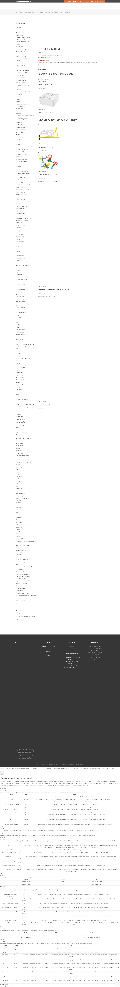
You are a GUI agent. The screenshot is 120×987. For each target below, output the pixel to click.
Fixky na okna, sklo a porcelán (23, 438)
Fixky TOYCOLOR (20, 446)
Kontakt (48, 651)
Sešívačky (18, 500)
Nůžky (17, 505)
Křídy (17, 469)
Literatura (18, 287)
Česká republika (20, 274)
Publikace (18, 166)
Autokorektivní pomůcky (22, 159)
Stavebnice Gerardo (21, 154)
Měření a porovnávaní (21, 56)
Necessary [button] (2, 787)
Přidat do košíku (42, 69)
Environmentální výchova (22, 265)
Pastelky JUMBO (20, 538)
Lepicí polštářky (20, 510)
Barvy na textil (19, 483)
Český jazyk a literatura (21, 315)
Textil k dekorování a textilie (22, 545)
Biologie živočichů (20, 258)
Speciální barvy (20, 479)
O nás (53, 649)
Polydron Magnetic (20, 127)
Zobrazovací (19, 94)
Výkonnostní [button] (3, 832)
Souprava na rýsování (47, 147)
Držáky (17, 564)
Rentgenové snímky (21, 80)
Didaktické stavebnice (21, 118)
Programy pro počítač (21, 110)
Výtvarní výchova (20, 289)
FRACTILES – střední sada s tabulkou (52, 405)
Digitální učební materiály (22, 304)
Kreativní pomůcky (39, 12)
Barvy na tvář (19, 481)
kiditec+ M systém (20, 129)
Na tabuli (18, 598)
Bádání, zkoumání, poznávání (23, 49)
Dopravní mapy (20, 425)
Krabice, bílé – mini (45, 85)
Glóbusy (18, 427)
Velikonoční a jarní (20, 557)
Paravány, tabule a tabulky (22, 593)
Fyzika (17, 249)
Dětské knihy (19, 156)
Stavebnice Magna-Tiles (22, 149)
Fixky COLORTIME (20, 443)
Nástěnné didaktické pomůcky (23, 104)
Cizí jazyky (18, 230)
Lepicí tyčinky (19, 507)
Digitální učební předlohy (22, 342)
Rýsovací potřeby (20, 600)
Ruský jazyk (18, 239)
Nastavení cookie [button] (4, 770)
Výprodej (18, 605)
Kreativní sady (19, 467)
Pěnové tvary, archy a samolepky (24, 567)
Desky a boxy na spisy (21, 583)
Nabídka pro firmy (20, 419)
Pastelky (18, 529)
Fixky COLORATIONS (20, 450)
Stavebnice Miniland (21, 152)
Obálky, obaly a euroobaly (22, 586)
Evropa (17, 277)
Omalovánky (19, 522)
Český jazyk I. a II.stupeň (22, 220)
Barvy (17, 474)
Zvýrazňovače (19, 453)
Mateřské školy (19, 35)
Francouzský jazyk (20, 236)
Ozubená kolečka (20, 120)
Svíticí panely (19, 89)
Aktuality (44, 649)
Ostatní (18, 101)
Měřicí (17, 87)
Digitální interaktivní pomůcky (23, 85)
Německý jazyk (19, 234)
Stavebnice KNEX (20, 397)
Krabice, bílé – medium (46, 113)
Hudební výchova (20, 39)
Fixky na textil (19, 436)
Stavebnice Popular (21, 144)
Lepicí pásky (19, 512)
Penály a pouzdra (20, 588)
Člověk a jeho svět (20, 65)
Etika (17, 294)
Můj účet (71, 646)
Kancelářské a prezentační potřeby (24, 430)
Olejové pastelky (20, 534)
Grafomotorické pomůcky (22, 571)
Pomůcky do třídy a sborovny (23, 576)
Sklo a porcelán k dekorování (23, 548)
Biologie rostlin (19, 260)
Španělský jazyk (20, 241)
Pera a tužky (19, 517)
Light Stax (18, 139)
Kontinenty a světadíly (21, 279)
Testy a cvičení (19, 339)
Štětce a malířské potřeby (22, 524)
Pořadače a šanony (21, 578)
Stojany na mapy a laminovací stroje (25, 404)
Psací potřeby (19, 590)
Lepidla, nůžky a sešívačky (22, 498)
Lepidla (17, 515)
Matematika (19, 222)
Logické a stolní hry (20, 77)
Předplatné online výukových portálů (25, 115)
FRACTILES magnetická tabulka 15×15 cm (53, 290)
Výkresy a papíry (20, 569)
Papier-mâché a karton (50, 12)
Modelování (19, 458)
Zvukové (18, 99)
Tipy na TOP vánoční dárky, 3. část (24, 619)
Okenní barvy (19, 486)
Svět (17, 272)
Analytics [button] (2, 939)
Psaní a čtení (19, 44)
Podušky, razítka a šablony (22, 455)
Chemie (18, 251)
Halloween (18, 554)
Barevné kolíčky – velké (47, 175)
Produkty (21, 12)
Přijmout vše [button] (12, 770)
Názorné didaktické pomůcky (23, 37)
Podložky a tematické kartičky (23, 92)
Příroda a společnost (21, 312)
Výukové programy (20, 106)
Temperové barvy (20, 493)
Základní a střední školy (22, 171)
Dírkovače (18, 502)
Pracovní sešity (19, 169)
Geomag (18, 147)
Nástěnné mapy (20, 421)
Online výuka (19, 113)
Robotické (18, 96)
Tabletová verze (20, 108)
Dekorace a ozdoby (30, 12)
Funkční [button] (2, 826)
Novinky (18, 603)
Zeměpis (18, 270)
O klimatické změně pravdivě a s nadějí (26, 616)
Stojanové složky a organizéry (23, 581)
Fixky (17, 434)
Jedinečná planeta (20, 613)
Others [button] (1, 926)
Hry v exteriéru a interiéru (22, 161)
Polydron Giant (19, 125)
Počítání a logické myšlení (22, 41)
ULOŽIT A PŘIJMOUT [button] (4, 984)
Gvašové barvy (19, 491)
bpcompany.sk (80, 764)
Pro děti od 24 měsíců (21, 73)
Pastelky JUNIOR (20, 536)
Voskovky (18, 520)
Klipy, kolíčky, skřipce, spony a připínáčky (26, 595)
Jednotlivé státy (20, 282)
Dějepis (18, 268)
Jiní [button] (1, 873)
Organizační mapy (20, 422)
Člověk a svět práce (21, 68)
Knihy (17, 409)
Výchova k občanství (21, 284)
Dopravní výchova (20, 51)
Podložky (18, 472)
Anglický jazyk (19, 232)
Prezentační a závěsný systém (23, 574)
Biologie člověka (20, 255)
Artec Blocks (19, 142)
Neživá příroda (19, 263)
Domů (16, 12)
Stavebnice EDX (19, 137)
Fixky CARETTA (19, 441)
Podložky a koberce (21, 164)
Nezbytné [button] (2, 886)
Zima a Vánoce (59, 12)
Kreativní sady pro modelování (23, 460)
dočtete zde (85, 785)
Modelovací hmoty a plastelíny (24, 462)
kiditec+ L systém (20, 132)
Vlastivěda (18, 227)
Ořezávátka (19, 527)
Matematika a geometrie (22, 63)
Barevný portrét (20, 296)
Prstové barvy (19, 488)
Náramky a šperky (20, 562)
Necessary (4, 788)
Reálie (17, 244)
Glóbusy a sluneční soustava (23, 54)
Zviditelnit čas (19, 46)
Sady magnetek (20, 75)
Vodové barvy (19, 496)
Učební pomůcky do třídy (22, 70)
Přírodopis (18, 254)
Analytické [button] (2, 837)
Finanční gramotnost (21, 82)
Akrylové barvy (19, 476)
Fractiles (18, 134)
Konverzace (19, 246)
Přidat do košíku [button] (42, 81)
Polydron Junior (20, 122)
